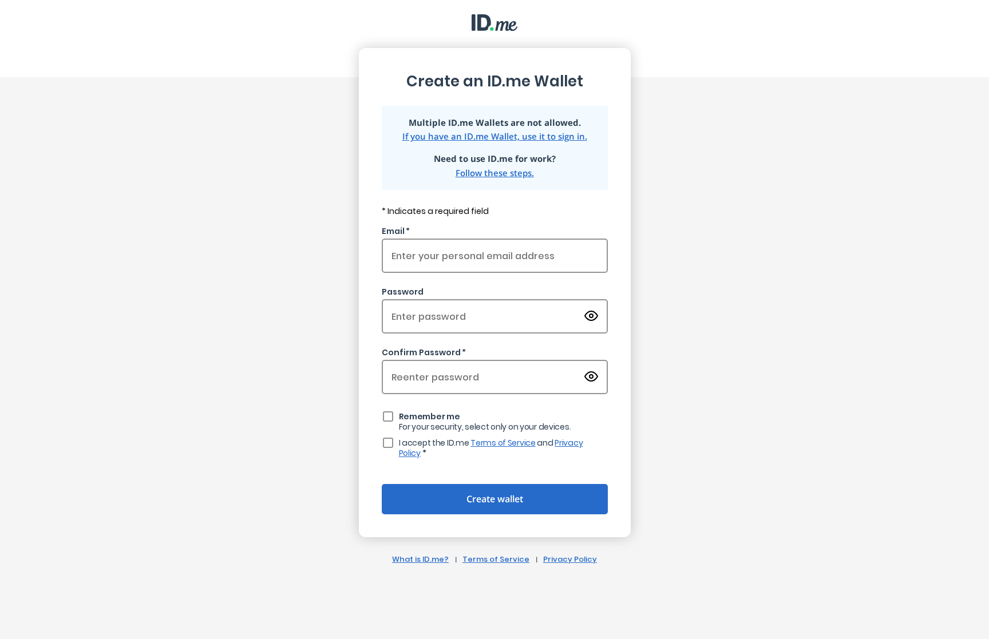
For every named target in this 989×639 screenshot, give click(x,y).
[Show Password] (591, 316)
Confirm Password (421, 352)
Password (403, 291)
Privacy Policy (570, 559)
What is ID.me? (420, 559)
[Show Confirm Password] (591, 377)
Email (393, 231)
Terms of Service (503, 443)
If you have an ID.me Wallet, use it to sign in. (494, 136)
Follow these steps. (495, 173)
